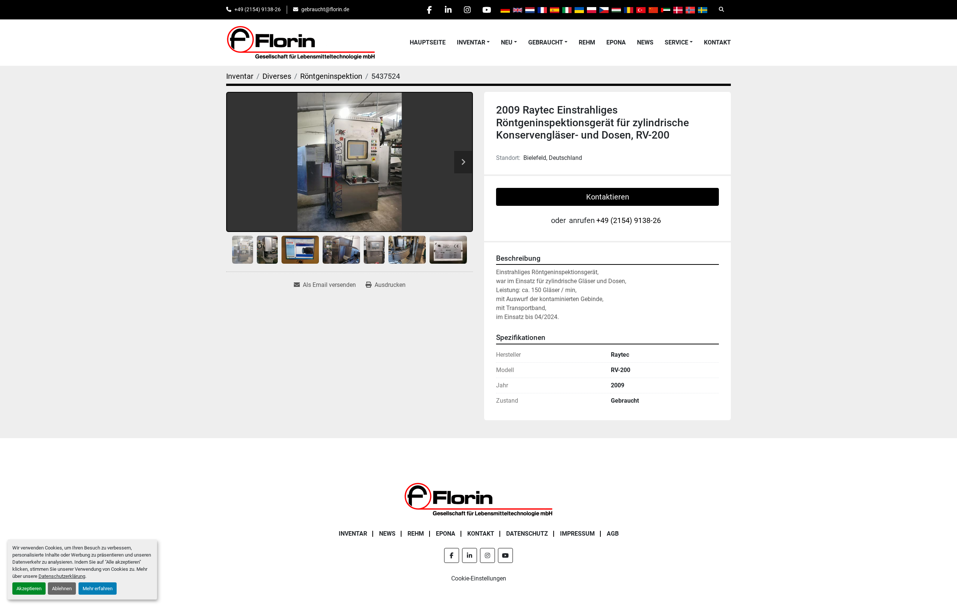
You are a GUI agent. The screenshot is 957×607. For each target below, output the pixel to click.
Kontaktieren (607, 196)
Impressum (577, 533)
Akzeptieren (28, 588)
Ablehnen (62, 588)
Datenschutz (527, 533)
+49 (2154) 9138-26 (257, 9)
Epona (616, 42)
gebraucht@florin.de (325, 9)
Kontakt (717, 42)
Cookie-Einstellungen (478, 578)
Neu (507, 42)
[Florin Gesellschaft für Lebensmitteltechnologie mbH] (478, 498)
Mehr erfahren (98, 588)
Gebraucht (545, 42)
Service (676, 42)
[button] (473, 42)
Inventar (471, 42)
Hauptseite (428, 42)
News (645, 42)
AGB (613, 533)
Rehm (587, 42)
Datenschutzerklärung (62, 576)
